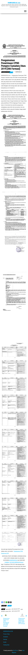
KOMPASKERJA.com (14, 3)
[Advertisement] (14, 28)
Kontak (4, 642)
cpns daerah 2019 (15, 609)
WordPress (15, 650)
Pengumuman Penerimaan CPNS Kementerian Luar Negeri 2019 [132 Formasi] (6, 622)
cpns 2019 (8, 609)
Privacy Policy (6, 634)
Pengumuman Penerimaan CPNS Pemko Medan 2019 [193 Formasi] (21, 621)
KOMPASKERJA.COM (8, 631)
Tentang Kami (6, 645)
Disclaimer (5, 636)
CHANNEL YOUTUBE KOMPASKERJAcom (14, 562)
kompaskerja (19, 72)
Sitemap (5, 639)
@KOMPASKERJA (13, 560)
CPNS (9, 605)
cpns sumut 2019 (16, 611)
